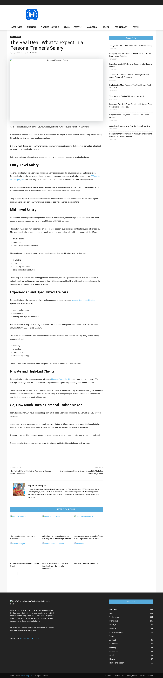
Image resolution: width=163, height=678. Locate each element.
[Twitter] (147, 2)
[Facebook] (126, 2)
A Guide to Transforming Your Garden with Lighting (129, 126)
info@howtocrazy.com (29, 638)
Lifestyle (77, 27)
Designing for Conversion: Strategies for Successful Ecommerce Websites (130, 54)
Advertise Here (119, 676)
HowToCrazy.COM (26, 676)
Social (106, 27)
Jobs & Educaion (15, 37)
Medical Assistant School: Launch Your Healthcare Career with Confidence (55, 565)
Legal (67, 27)
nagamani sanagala (20, 53)
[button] (150, 27)
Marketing (92, 27)
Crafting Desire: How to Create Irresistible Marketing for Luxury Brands (81, 472)
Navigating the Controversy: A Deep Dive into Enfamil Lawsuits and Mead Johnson (130, 135)
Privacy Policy (132, 676)
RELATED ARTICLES (46, 509)
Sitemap (150, 676)
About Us (107, 676)
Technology (120, 27)
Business (31, 27)
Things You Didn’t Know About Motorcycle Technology (130, 46)
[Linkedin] (138, 2)
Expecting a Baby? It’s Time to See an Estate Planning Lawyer (130, 65)
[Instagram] (134, 2)
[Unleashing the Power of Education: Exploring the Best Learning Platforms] (56, 524)
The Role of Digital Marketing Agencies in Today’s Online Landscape (30, 472)
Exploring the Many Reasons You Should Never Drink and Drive (130, 86)
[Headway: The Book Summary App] (88, 551)
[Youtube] (151, 2)
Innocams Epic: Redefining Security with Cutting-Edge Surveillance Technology (130, 105)
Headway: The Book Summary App (87, 563)
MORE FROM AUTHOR (66, 509)
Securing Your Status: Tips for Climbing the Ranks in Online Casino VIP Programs (130, 76)
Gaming (55, 27)
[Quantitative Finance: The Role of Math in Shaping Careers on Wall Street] (88, 524)
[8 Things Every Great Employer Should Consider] (24, 551)
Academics (16, 27)
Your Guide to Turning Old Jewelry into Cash (126, 96)
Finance (45, 27)
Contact (142, 676)
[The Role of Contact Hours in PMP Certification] (24, 524)
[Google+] (130, 2)
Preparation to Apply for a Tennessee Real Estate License (129, 116)
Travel (136, 27)
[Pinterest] (142, 2)
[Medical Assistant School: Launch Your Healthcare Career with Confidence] (56, 551)
